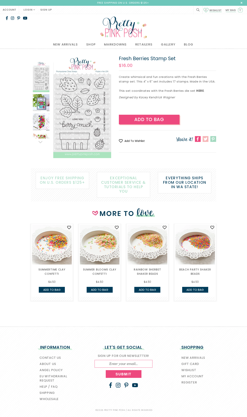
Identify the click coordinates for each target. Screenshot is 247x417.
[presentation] (25, 254)
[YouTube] (25, 18)
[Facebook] (7, 18)
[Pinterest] (18, 18)
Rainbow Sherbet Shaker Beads (147, 272)
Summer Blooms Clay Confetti (99, 272)
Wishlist (213, 10)
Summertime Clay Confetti (51, 272)
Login (28, 10)
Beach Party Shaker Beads (195, 272)
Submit (123, 374)
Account (9, 10)
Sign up (46, 10)
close (241, 3)
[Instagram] (12, 18)
